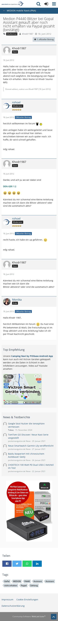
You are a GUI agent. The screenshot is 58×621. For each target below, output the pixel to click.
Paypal (24, 585)
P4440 (27, 581)
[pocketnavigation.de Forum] (12, 4)
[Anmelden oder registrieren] (46, 4)
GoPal (6, 581)
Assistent (38, 581)
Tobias (11, 430)
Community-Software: (29, 616)
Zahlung (34, 585)
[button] (54, 4)
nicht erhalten (10, 585)
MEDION (17, 581)
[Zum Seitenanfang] (53, 616)
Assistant (50, 581)
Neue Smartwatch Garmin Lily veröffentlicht (31, 445)
